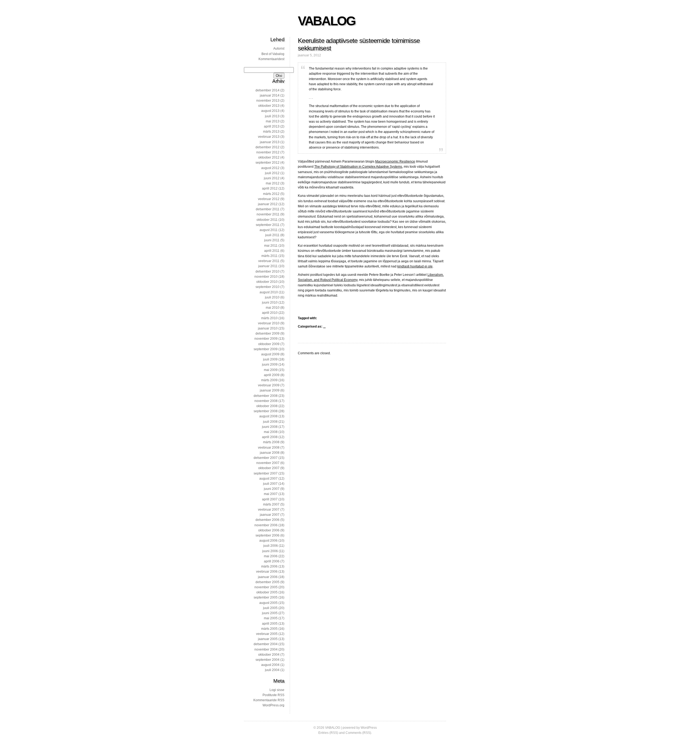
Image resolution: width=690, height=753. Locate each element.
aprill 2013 (272, 126)
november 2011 (268, 214)
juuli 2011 (272, 235)
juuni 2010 (270, 302)
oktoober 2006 (269, 530)
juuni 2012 (272, 178)
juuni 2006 (270, 551)
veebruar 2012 (269, 199)
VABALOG (326, 21)
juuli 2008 (270, 422)
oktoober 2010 (267, 282)
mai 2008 (271, 432)
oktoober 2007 (269, 468)
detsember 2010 (268, 271)
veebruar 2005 (267, 634)
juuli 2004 (272, 670)
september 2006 (268, 535)
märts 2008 (271, 442)
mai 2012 (273, 183)
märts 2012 (271, 194)
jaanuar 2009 (270, 390)
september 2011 (268, 225)
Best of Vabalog (272, 54)
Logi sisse (277, 690)
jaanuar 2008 (270, 453)
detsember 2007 (266, 458)
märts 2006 (269, 566)
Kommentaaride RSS (268, 700)
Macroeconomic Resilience (395, 161)
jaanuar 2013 (270, 142)
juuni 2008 (270, 427)
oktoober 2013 (269, 106)
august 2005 (268, 603)
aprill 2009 (272, 375)
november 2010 (266, 276)
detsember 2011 (268, 209)
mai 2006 (271, 556)
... (324, 326)
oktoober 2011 (267, 220)
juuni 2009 (270, 364)
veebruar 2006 (267, 571)
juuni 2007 (272, 489)
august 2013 (270, 111)
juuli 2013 (272, 116)
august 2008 (268, 416)
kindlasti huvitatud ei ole (415, 266)
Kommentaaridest (271, 59)
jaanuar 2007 (270, 515)
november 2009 (266, 339)
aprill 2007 (270, 499)
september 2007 (266, 473)
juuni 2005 (270, 613)
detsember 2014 (268, 90)
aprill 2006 (272, 561)
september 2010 (268, 287)
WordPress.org (273, 705)
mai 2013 (273, 121)
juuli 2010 (272, 297)
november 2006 (266, 525)
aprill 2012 (270, 188)
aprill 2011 (272, 251)
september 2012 (268, 162)
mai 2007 (271, 494)
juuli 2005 (270, 608)
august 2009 (270, 354)
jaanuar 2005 (268, 639)
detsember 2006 (268, 520)
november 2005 (266, 587)
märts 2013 (271, 131)
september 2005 (266, 597)
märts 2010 (269, 318)
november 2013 (268, 100)
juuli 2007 (270, 484)
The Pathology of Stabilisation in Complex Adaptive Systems (358, 167)
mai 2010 (273, 308)
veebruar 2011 (269, 261)
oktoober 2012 (269, 157)
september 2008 (266, 411)
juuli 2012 (272, 173)
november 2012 (268, 152)
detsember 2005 (268, 582)
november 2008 (266, 401)
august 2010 (269, 292)
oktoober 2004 (269, 654)
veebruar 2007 (269, 509)
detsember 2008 (266, 396)
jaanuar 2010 (268, 328)
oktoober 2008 (267, 406)
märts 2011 (269, 256)
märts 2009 (269, 380)
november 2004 (266, 649)
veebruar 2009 (269, 385)
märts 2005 (269, 629)
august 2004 (270, 665)
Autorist (278, 48)
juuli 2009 (270, 359)
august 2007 (268, 478)
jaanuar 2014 (270, 95)
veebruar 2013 (269, 137)
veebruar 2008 (269, 447)
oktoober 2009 (269, 344)
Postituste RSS (273, 695)
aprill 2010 (270, 313)
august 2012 (270, 168)
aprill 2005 (270, 623)
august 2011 (269, 230)
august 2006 (268, 540)
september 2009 (266, 349)
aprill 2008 (270, 437)
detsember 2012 (268, 147)
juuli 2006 (270, 546)
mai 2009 (271, 370)
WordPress (369, 728)
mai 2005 (271, 618)
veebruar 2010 (269, 323)
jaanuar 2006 (268, 577)
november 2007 (268, 463)
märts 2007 (271, 504)
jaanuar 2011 (268, 266)
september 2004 (268, 660)
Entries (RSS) (328, 733)
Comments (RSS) (358, 733)
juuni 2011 (272, 240)
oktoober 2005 (267, 592)
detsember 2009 (268, 333)
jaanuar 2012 (268, 204)
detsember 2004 (266, 644)
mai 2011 (271, 245)
